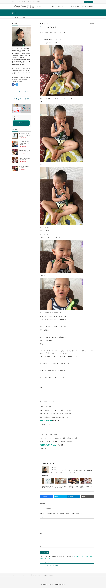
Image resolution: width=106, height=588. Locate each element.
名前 (41, 533)
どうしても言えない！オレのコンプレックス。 (73, 487)
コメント (42, 517)
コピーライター (63, 483)
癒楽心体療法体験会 (46, 420)
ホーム (14, 575)
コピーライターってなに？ (24, 575)
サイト (41, 546)
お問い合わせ (89, 2)
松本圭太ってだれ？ (37, 575)
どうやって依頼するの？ (49, 575)
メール (42, 539)
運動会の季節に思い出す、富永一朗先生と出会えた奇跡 (47, 487)
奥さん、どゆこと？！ (48, 562)
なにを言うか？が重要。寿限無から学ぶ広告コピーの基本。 (60, 487)
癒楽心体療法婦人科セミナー (49, 445)
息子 (92, 23)
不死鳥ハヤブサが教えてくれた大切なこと (86, 487)
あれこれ (51, 483)
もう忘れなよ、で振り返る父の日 (50, 565)
